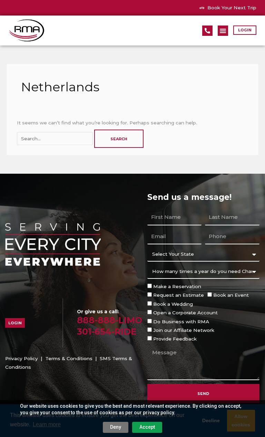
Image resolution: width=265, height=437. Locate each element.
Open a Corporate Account (185, 312)
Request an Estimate (178, 295)
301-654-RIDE (107, 331)
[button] (223, 31)
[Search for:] (55, 138)
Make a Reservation (177, 286)
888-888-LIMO (109, 320)
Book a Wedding (173, 304)
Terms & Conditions (68, 358)
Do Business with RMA (181, 321)
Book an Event (231, 295)
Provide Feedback (175, 339)
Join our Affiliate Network (183, 330)
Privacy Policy (21, 358)
